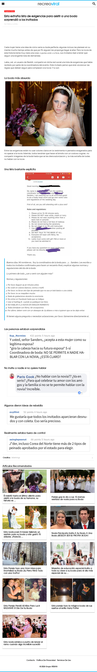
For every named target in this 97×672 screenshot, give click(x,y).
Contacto (30, 660)
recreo (48, 3)
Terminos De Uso (64, 660)
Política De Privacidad (46, 660)
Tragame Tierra (9, 11)
